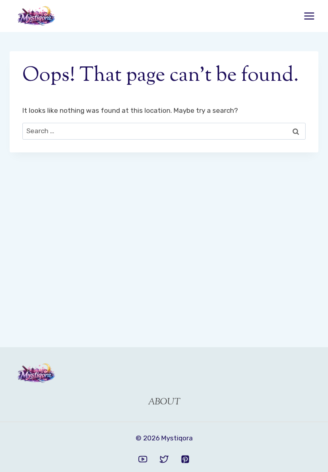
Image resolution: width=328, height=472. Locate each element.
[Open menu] (309, 16)
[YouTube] (143, 459)
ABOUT (164, 402)
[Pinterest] (185, 459)
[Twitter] (164, 459)
